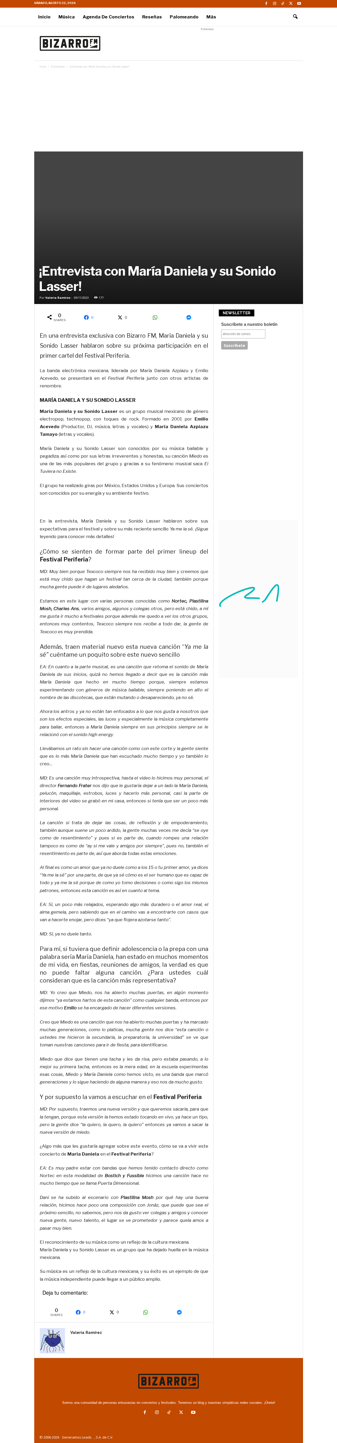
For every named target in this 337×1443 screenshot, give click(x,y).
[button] (295, 17)
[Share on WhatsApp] (157, 317)
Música (66, 16)
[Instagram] (274, 4)
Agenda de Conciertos (108, 16)
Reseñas (152, 16)
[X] (291, 4)
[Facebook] (266, 4)
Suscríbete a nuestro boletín (249, 324)
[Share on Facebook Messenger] (191, 317)
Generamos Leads (77, 1437)
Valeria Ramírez (58, 298)
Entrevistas (58, 66)
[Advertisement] (207, 43)
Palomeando (184, 16)
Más (211, 16)
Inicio (44, 16)
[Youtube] (299, 4)
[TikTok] (283, 4)
